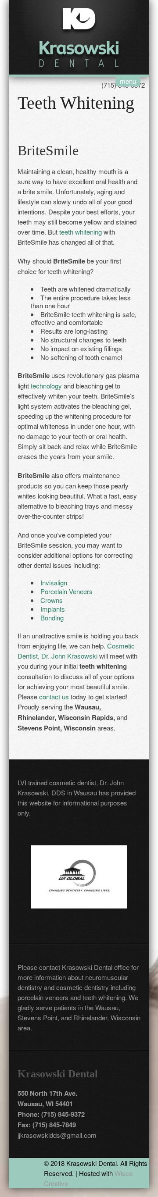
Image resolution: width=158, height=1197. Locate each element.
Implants (52, 608)
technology (46, 385)
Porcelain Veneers (66, 591)
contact (49, 967)
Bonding (52, 617)
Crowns (51, 600)
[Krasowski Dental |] (79, 36)
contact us (54, 696)
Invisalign (53, 582)
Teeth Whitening (76, 103)
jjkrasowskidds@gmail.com (57, 1135)
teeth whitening (80, 231)
